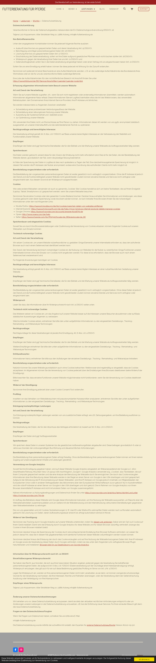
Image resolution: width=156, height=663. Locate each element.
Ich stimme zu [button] (144, 659)
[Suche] (124, 8)
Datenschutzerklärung (51, 21)
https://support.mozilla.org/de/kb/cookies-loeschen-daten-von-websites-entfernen (66, 206)
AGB (50, 655)
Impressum (82, 655)
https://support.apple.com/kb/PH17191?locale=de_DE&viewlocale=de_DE (54, 217)
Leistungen (25, 21)
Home (15, 21)
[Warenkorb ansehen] (132, 9)
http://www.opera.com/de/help (36, 214)
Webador (140, 655)
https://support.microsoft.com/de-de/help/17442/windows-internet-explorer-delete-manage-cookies (75, 209)
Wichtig (36, 21)
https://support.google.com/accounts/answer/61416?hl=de (57, 212)
